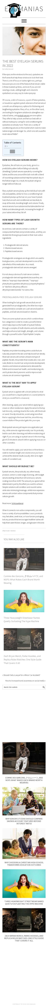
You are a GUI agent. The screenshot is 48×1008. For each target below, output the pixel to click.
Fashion (13, 531)
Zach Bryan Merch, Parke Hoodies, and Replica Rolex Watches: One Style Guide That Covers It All (22, 659)
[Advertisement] (24, 716)
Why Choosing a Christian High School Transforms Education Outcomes (24, 863)
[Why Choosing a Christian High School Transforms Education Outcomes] (24, 858)
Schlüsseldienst (17, 503)
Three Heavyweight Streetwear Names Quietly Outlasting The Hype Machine (24, 902)
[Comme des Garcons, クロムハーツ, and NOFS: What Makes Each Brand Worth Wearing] (24, 773)
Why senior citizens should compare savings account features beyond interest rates (24, 821)
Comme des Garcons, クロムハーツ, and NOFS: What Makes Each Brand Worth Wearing (23, 580)
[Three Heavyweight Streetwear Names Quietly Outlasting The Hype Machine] (24, 897)
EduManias (24, 8)
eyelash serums (23, 115)
